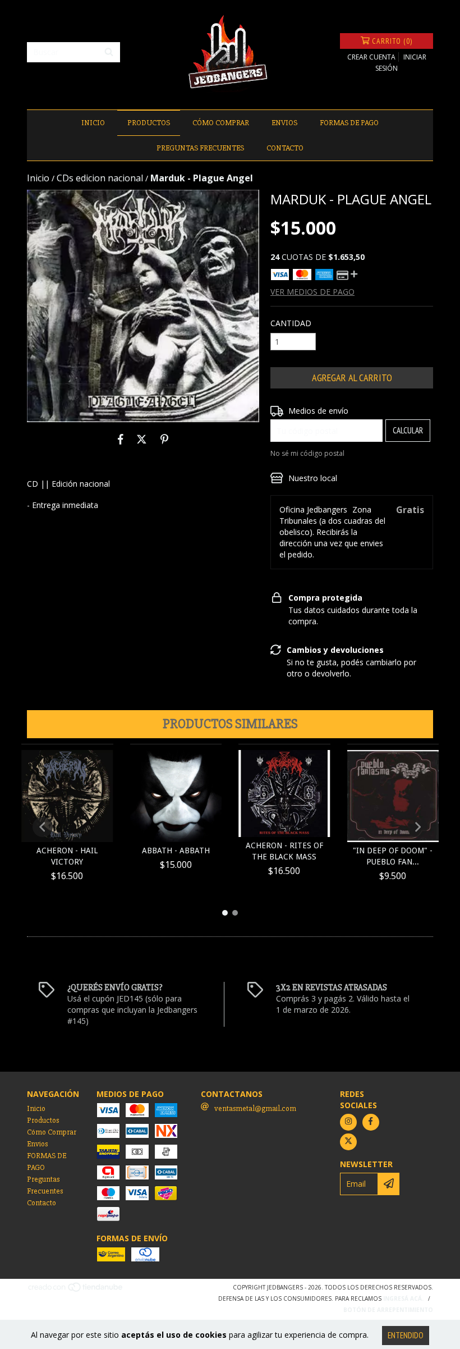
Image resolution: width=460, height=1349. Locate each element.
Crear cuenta (371, 57)
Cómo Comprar (220, 122)
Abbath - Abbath (176, 850)
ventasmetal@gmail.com (255, 1108)
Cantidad (290, 323)
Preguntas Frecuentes (200, 148)
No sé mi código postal (307, 453)
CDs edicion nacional (100, 178)
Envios (284, 122)
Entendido (406, 1335)
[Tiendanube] (76, 1290)
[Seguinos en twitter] (348, 1141)
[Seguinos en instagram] (348, 1122)
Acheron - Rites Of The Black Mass (284, 851)
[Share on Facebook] (120, 439)
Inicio (93, 122)
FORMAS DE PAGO (349, 122)
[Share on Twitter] (141, 439)
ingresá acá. (403, 1298)
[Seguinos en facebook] (370, 1122)
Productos (148, 122)
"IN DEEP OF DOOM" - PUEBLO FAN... (393, 856)
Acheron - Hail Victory (67, 856)
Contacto (284, 148)
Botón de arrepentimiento (388, 1310)
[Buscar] (109, 52)
